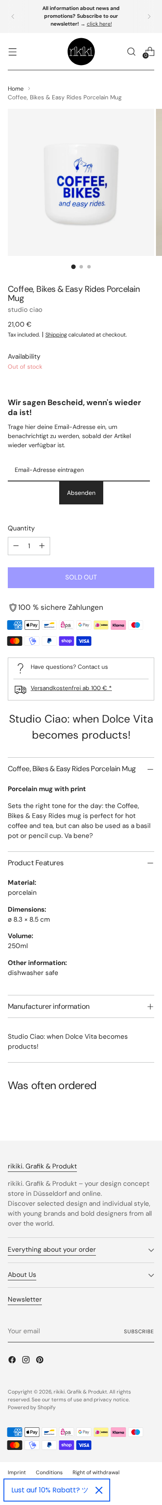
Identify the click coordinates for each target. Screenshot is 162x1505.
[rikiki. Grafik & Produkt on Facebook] (13, 1361)
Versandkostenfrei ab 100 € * (71, 688)
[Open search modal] (131, 51)
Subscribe (139, 1331)
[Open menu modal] (12, 51)
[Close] (98, 1490)
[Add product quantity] (42, 546)
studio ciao (25, 309)
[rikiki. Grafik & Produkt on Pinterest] (40, 1361)
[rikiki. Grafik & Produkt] (81, 51)
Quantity (21, 528)
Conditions (49, 1472)
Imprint (17, 1472)
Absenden (81, 493)
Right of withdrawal (96, 1472)
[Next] (149, 16)
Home (16, 88)
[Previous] (12, 16)
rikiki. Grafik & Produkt (80, 1391)
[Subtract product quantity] (16, 546)
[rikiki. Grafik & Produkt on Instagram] (27, 1361)
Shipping (56, 334)
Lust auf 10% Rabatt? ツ (50, 1490)
